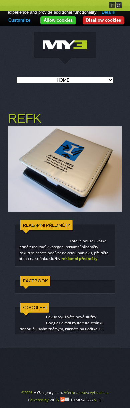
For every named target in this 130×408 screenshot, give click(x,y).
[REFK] (65, 49)
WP (52, 399)
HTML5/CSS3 (82, 399)
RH (99, 399)
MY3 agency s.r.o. (48, 392)
